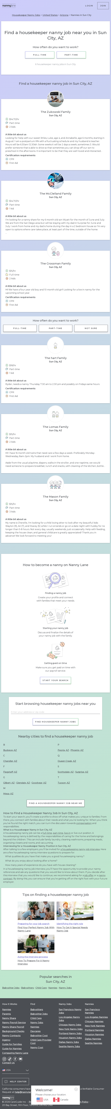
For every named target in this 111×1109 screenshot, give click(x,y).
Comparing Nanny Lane (15, 1053)
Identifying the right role (70, 923)
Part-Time (71, 55)
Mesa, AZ (8, 793)
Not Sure (91, 328)
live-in (67, 833)
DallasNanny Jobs (69, 1042)
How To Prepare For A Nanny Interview (33, 962)
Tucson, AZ (64, 783)
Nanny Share (9, 1018)
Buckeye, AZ (10, 750)
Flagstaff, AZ (10, 772)
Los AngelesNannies (96, 1017)
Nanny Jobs (65, 988)
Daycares (35, 1031)
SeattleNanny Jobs (69, 1046)
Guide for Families (12, 1044)
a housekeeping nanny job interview (80, 849)
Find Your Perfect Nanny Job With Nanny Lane (36, 929)
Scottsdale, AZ (66, 772)
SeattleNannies (93, 1043)
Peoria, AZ (63, 750)
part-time (58, 833)
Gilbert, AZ (9, 783)
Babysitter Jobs (10, 988)
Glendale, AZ (23, 783)
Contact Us (8, 1062)
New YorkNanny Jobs (71, 1029)
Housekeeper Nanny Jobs (26, 15)
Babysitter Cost (39, 1035)
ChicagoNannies (94, 1021)
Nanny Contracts (11, 1035)
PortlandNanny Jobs (70, 1033)
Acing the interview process (33, 957)
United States (50, 15)
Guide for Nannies (12, 1048)
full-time (47, 833)
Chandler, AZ (10, 761)
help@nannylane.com (26, 1092)
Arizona (64, 15)
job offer (89, 875)
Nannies (52, 988)
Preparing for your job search (33, 923)
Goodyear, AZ (39, 783)
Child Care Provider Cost (40, 1042)
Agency (6, 1040)
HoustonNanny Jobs (70, 1037)
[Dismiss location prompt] (76, 1089)
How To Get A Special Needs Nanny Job (72, 929)
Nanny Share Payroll (13, 1027)
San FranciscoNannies (92, 1011)
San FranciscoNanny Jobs (70, 1011)
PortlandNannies (94, 1030)
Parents (6, 1014)
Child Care (41, 988)
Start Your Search (55, 680)
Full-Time (39, 55)
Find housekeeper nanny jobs (55, 722)
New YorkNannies (95, 1026)
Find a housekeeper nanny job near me (55, 803)
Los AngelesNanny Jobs (69, 1019)
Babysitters (27, 988)
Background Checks (13, 1031)
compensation (84, 823)
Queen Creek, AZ (67, 761)
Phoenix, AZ (77, 750)
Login (89, 5)
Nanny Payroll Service (14, 1022)
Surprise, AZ (81, 772)
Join (103, 5)
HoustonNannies (94, 1034)
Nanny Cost (36, 1047)
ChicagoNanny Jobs (70, 1024)
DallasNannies (93, 1039)
